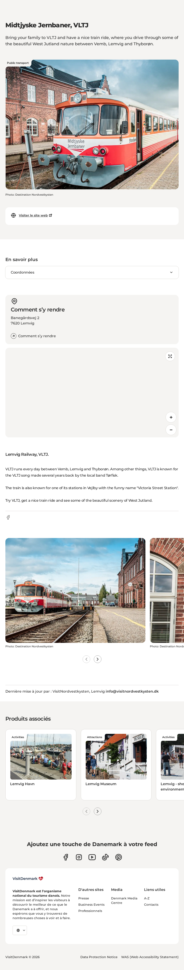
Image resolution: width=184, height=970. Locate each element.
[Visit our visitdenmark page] (92, 857)
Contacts (151, 905)
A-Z (146, 898)
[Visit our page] (79, 857)
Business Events (91, 905)
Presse (83, 898)
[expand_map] (170, 356)
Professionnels (90, 911)
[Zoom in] (171, 417)
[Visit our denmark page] (66, 857)
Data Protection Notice (99, 957)
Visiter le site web (33, 215)
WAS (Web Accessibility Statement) (150, 957)
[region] (92, 392)
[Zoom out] (171, 429)
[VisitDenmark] (28, 878)
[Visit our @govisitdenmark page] (105, 857)
